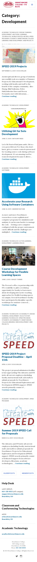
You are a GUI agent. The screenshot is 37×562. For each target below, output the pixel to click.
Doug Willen (21, 71)
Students (13, 38)
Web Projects (28, 40)
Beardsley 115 (7, 519)
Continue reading (9, 96)
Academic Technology (10, 32)
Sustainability (15, 320)
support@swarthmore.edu (12, 494)
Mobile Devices (17, 36)
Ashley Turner (16, 279)
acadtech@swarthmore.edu (13, 534)
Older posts (9, 473)
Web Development (16, 40)
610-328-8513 (7, 491)
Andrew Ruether (18, 209)
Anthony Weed (17, 138)
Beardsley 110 (7, 496)
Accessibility (24, 314)
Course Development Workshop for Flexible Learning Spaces (15, 271)
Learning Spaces (18, 243)
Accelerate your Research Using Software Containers (18, 203)
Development (7, 34)
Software (5, 170)
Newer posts (28, 473)
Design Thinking (25, 32)
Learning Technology (10, 318)
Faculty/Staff (25, 316)
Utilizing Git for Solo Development (14, 132)
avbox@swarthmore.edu (12, 517)
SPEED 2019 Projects (14, 66)
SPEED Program (24, 318)
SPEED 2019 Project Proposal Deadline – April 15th (17, 356)
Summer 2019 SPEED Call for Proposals (16, 432)
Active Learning (25, 241)
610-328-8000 (21, 548)
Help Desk (15, 34)
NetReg (26, 36)
